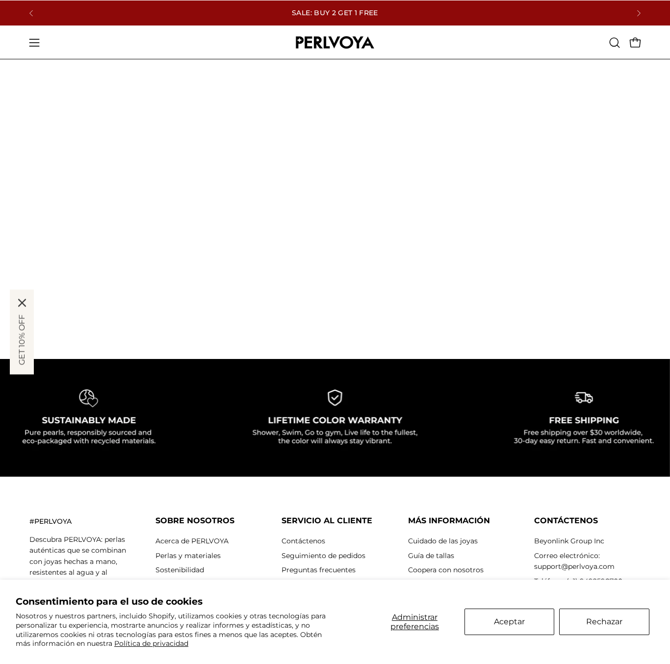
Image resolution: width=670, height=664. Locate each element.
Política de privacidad (151, 643)
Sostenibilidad (179, 569)
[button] (614, 42)
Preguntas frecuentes (319, 569)
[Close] (22, 303)
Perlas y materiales (188, 555)
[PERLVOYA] (335, 42)
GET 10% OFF (21, 340)
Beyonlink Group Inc (569, 540)
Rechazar (604, 621)
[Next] (638, 13)
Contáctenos (303, 540)
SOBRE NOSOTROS (194, 520)
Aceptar (509, 621)
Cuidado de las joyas (443, 540)
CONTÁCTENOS (566, 520)
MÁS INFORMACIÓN (449, 520)
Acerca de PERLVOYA (192, 540)
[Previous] (31, 13)
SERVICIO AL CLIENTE (327, 520)
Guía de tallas (431, 555)
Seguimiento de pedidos (323, 555)
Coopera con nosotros (446, 569)
